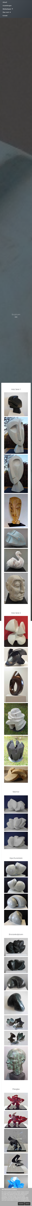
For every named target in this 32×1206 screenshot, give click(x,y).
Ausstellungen (7, 5)
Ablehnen (28, 1203)
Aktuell (5, 2)
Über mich (6, 12)
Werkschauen (7, 9)
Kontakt (5, 15)
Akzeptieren (21, 1203)
